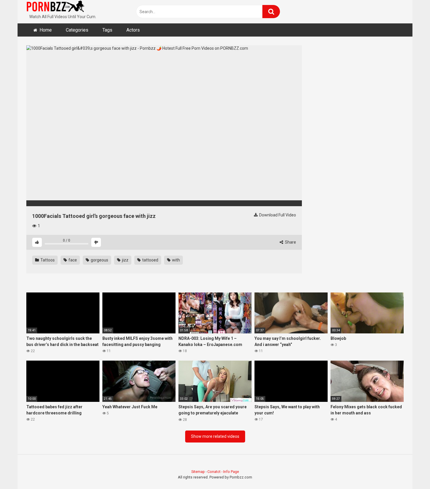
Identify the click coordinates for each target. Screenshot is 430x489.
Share (290, 242)
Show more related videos (215, 436)
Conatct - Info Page (223, 471)
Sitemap (198, 471)
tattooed (149, 260)
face (72, 260)
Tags (107, 30)
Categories (77, 30)
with (175, 260)
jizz (124, 260)
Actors (133, 30)
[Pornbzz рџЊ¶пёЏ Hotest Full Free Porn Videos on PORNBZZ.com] (55, 7)
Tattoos (47, 260)
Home (45, 30)
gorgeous (99, 260)
